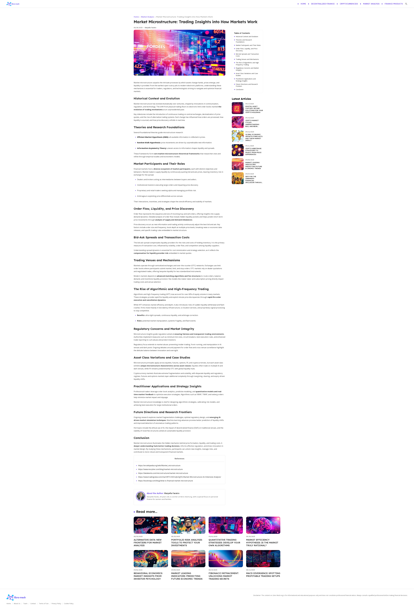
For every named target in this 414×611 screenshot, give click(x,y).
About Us (17, 603)
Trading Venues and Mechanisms (247, 59)
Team (25, 603)
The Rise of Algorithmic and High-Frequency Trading (247, 64)
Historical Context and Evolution (247, 37)
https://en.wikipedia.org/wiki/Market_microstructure (159, 465)
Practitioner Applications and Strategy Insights (246, 80)
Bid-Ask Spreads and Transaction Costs (247, 55)
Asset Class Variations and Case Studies (247, 74)
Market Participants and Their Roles (248, 45)
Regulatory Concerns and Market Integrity (247, 69)
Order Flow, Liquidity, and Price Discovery (246, 50)
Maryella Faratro (150, 28)
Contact (33, 603)
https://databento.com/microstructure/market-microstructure (163, 473)
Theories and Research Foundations (244, 41)
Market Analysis (147, 17)
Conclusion (239, 89)
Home (136, 17)
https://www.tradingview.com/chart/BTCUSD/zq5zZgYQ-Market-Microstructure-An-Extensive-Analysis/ (179, 477)
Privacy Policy (56, 603)
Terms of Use (44, 603)
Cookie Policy (68, 603)
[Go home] (12, 4)
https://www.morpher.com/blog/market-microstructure (160, 469)
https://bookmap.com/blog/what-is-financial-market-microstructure (165, 481)
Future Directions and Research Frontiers (247, 85)
